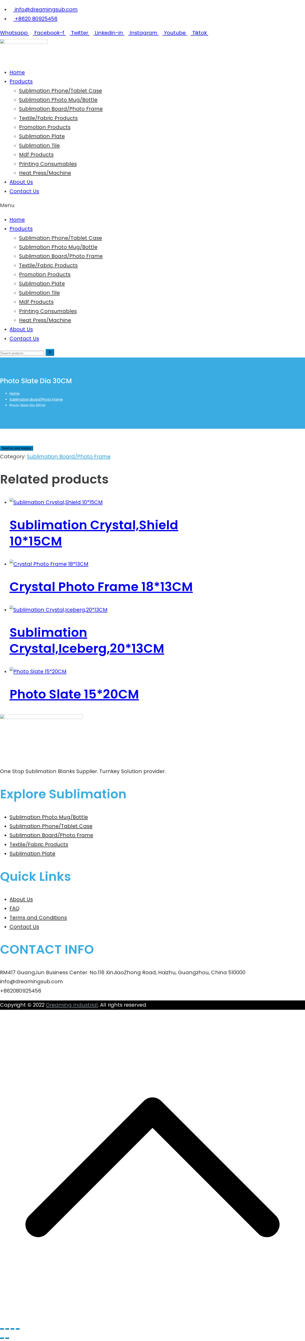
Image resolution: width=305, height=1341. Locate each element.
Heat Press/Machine (45, 172)
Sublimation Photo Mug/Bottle (58, 99)
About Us (21, 181)
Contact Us (24, 191)
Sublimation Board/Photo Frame (61, 108)
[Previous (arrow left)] (2, 1338)
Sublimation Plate (42, 136)
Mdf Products (36, 154)
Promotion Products (45, 127)
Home (17, 72)
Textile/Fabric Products (48, 118)
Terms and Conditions (38, 917)
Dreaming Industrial (72, 1004)
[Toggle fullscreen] (7, 1329)
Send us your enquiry (16, 448)
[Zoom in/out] (2, 1329)
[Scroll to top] (152, 1318)
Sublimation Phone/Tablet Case (60, 90)
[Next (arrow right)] (7, 1338)
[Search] (50, 352)
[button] (152, 205)
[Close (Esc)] (18, 1329)
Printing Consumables (48, 163)
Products (21, 81)
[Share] (12, 1329)
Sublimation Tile (39, 145)
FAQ (15, 908)
